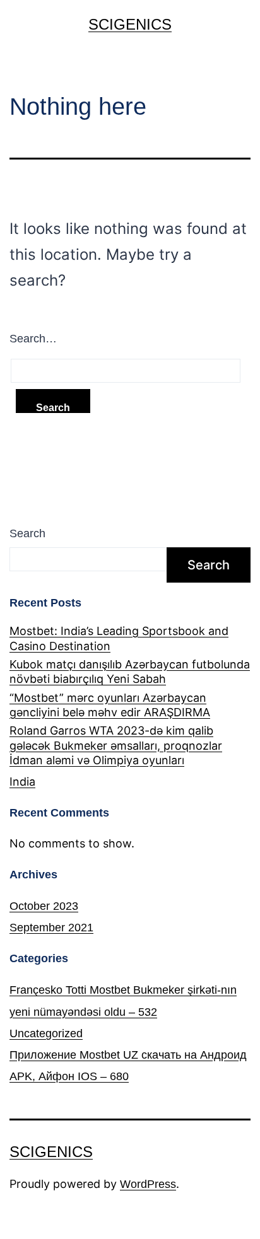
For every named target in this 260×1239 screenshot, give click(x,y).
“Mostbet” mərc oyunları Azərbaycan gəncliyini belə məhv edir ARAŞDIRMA (109, 705)
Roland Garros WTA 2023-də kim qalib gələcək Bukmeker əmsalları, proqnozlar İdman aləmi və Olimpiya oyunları (115, 745)
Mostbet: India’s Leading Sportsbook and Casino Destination (118, 638)
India (22, 781)
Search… (33, 338)
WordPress (148, 1184)
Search (27, 533)
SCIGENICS (130, 24)
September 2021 (51, 927)
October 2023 (43, 906)
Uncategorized (46, 1033)
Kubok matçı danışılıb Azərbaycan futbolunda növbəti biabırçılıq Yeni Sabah (129, 671)
